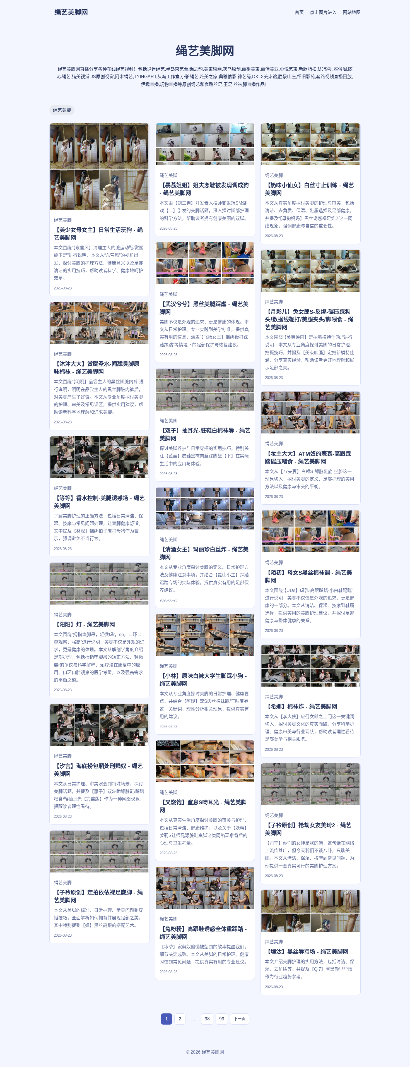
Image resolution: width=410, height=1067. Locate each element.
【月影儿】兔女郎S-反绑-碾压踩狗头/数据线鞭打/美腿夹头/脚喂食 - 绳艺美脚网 (309, 319)
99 (221, 1018)
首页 (299, 12)
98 (207, 1018)
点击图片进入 (323, 12)
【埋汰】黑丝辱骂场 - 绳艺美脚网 (306, 952)
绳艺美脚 (62, 110)
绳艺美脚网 (71, 12)
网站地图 (352, 12)
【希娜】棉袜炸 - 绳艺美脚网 (301, 707)
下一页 (239, 1018)
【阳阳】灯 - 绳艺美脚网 (84, 625)
